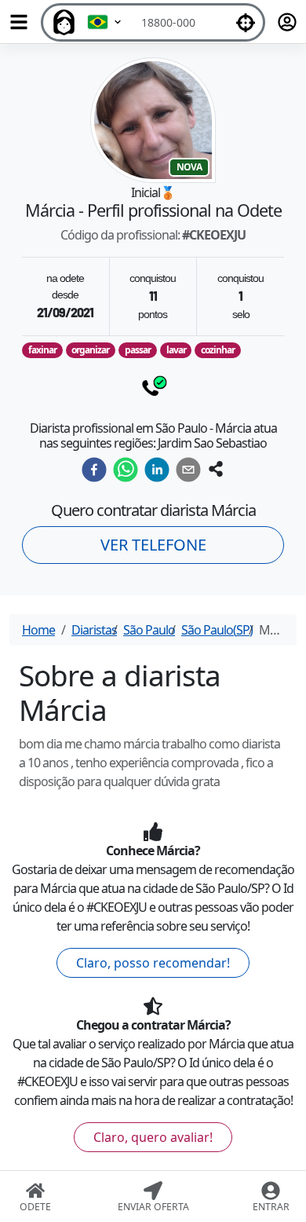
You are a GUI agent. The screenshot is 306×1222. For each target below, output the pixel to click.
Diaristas (94, 629)
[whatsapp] (125, 469)
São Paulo (149, 629)
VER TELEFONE (153, 544)
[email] (188, 469)
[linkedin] (156, 469)
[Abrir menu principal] (18, 22)
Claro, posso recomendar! (153, 962)
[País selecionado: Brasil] (105, 22)
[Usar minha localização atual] (245, 22)
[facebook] (94, 469)
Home (38, 629)
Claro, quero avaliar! (153, 1137)
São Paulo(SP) (217, 629)
